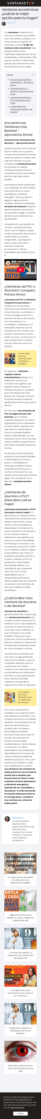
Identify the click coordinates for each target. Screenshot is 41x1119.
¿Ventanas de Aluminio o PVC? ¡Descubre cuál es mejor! (20, 100)
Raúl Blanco (11, 23)
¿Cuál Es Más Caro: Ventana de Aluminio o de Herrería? (21, 109)
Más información (17, 1107)
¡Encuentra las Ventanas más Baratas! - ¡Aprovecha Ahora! (21, 82)
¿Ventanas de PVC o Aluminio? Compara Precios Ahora (22, 91)
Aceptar (20, 1113)
